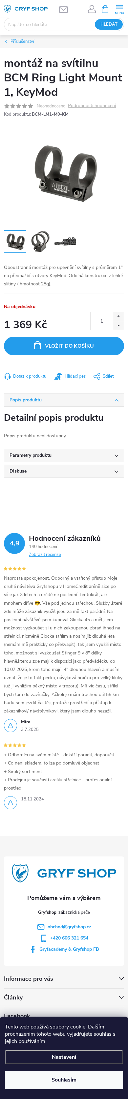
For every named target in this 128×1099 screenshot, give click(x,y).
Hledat (108, 24)
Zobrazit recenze (45, 555)
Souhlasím (64, 1080)
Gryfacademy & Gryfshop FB (69, 949)
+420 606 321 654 (69, 938)
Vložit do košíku (69, 346)
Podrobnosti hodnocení (92, 106)
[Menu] (119, 8)
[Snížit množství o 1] (118, 325)
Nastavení (64, 1057)
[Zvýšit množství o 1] (118, 316)
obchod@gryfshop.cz (69, 927)
